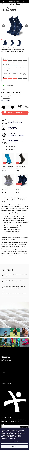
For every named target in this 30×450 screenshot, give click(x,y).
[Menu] (2, 4)
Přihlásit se (23, 427)
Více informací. (12, 438)
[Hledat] (22, 4)
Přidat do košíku (15, 113)
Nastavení (14, 442)
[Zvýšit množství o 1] (12, 107)
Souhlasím (14, 446)
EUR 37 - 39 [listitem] (6, 92)
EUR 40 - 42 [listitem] (16, 92)
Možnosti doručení (5, 100)
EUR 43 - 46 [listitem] (6, 96)
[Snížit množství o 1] (3, 107)
